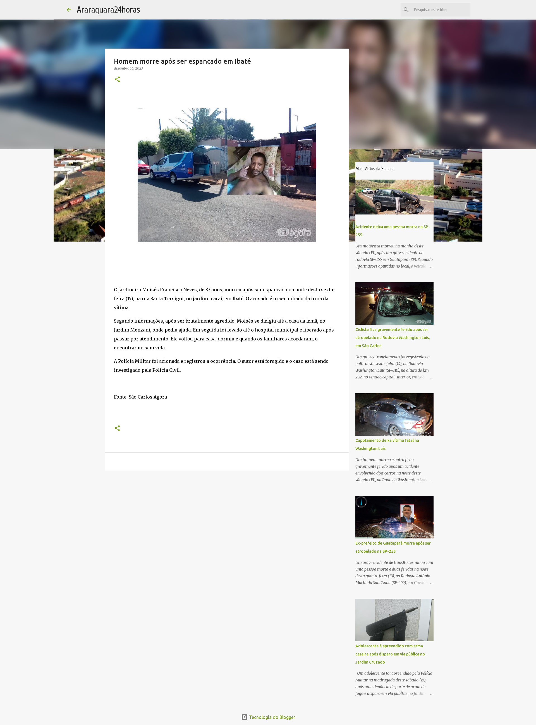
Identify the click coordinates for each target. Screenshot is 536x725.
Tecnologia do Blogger (271, 717)
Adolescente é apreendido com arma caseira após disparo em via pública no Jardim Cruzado (390, 654)
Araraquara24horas (108, 9)
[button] (117, 80)
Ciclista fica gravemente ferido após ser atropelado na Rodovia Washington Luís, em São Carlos (392, 337)
